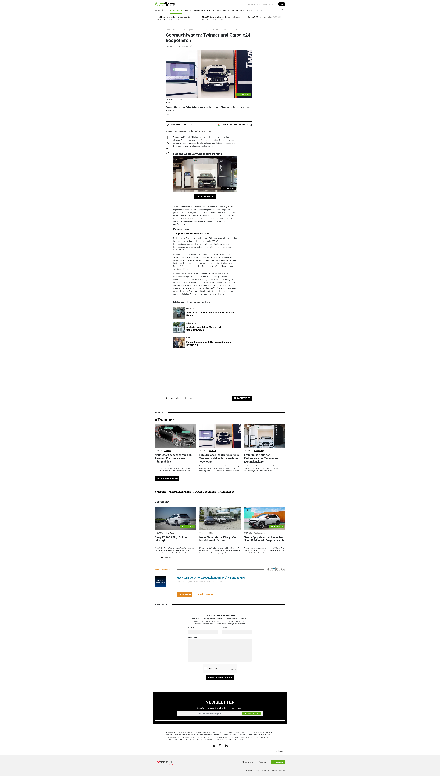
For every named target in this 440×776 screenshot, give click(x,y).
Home (168, 30)
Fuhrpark (189, 30)
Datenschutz (266, 770)
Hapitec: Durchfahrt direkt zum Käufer (192, 233)
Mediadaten (248, 762)
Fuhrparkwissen (202, 10)
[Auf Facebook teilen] (168, 137)
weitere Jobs (185, 594)
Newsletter (250, 4)
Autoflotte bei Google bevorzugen (234, 125)
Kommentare (175, 125)
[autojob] (276, 569)
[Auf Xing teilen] (167, 153)
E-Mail (190, 628)
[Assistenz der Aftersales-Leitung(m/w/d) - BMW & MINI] (160, 581)
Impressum (249, 770)
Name (224, 628)
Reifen (188, 10)
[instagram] (220, 745)
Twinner (176, 137)
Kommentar (192, 637)
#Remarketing (259, 451)
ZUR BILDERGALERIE (205, 196)
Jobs (265, 4)
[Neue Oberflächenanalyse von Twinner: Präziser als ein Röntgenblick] (175, 436)
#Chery (211, 533)
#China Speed (169, 533)
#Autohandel (226, 491)
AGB (257, 770)
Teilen (189, 125)
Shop (259, 4)
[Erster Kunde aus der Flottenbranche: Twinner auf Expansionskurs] (264, 436)
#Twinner (164, 420)
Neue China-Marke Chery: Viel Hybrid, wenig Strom (217, 539)
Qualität (229, 207)
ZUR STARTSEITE (242, 398)
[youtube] (214, 745)
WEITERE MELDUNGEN (167, 478)
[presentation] (283, 19)
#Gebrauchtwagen (179, 491)
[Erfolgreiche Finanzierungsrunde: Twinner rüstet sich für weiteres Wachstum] (220, 436)
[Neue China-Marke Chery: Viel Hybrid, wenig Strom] (220, 518)
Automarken (238, 10)
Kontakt (263, 762)
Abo (281, 4)
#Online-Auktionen (204, 491)
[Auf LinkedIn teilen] (167, 148)
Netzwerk (177, 291)
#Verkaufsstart (259, 533)
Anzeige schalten (205, 594)
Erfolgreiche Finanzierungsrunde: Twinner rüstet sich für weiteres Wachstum (219, 458)
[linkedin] (226, 745)
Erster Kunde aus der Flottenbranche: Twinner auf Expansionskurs (261, 458)
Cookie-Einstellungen (278, 770)
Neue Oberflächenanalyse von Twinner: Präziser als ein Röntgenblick (173, 458)
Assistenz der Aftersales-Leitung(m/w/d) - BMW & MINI (211, 577)
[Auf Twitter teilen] (168, 142)
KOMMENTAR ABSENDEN (220, 677)
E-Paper (272, 4)
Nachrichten (176, 10)
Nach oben (279, 751)
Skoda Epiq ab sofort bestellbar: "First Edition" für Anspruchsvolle (264, 539)
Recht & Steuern (221, 10)
